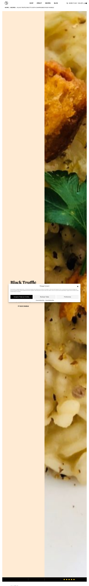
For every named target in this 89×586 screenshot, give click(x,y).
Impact (39, 3)
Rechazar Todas (44, 297)
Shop (31, 3)
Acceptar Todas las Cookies (21, 297)
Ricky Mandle (24, 306)
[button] (78, 286)
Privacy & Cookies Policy (40, 300)
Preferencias (67, 297)
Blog (56, 3)
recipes (12, 7)
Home (7, 7)
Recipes (48, 3)
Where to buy (73, 3)
